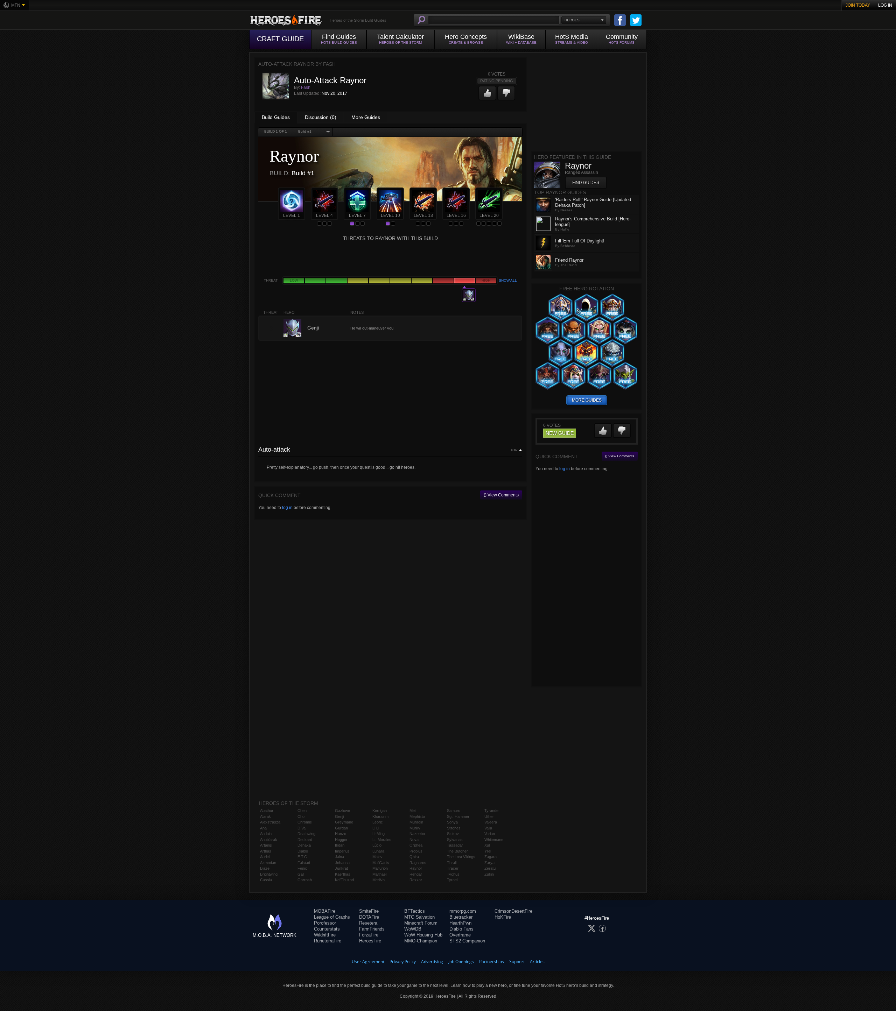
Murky (415, 828)
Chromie (305, 822)
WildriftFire (325, 935)
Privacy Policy (403, 961)
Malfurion (380, 868)
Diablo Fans (461, 929)
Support (517, 961)
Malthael (379, 874)
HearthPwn (460, 923)
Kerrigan (379, 810)
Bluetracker (460, 917)
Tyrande (491, 810)
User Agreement (368, 961)
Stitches (454, 828)
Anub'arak (268, 839)
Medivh (378, 880)
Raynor (416, 868)
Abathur (266, 810)
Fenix (302, 868)
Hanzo (340, 834)
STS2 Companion (467, 940)
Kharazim (380, 816)
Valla (488, 828)
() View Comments (501, 495)
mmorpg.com (462, 911)
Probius (416, 851)
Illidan (339, 845)
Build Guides (276, 117)
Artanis (266, 845)
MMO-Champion (420, 940)
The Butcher (457, 851)
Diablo (303, 851)
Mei (412, 810)
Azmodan (268, 863)
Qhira (414, 857)
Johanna (342, 863)
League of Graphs (332, 917)
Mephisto (417, 816)
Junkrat (341, 868)
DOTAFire (369, 917)
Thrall (451, 863)
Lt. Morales (381, 839)
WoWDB (412, 929)
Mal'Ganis (380, 863)
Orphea (416, 845)
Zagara (490, 857)
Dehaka (304, 845)
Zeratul (490, 868)
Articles (537, 961)
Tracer (452, 868)
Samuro (453, 810)
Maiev (377, 857)
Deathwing (306, 834)
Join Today (858, 5)
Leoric (377, 822)
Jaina (339, 857)
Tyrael (452, 880)
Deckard (305, 839)
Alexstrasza (270, 822)
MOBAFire (324, 911)
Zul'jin (489, 874)
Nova (414, 839)
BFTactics (414, 911)
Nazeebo (417, 834)
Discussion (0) (320, 117)
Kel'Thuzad (344, 880)
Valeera (490, 822)
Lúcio (377, 845)
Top (514, 450)
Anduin (266, 834)
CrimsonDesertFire (513, 911)
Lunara (378, 851)
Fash (305, 87)
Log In (885, 5)
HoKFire (503, 917)
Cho (301, 816)
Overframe (460, 935)
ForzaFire (368, 935)
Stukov (453, 834)
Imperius (342, 851)
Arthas (265, 851)
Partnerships (491, 961)
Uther (489, 816)
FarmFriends (372, 929)
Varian (489, 834)
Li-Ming (378, 834)
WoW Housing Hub (423, 935)
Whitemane (493, 839)
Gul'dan (341, 828)
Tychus (453, 874)
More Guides (365, 117)
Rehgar (416, 874)
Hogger (341, 839)
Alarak (265, 816)
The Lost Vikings (461, 857)
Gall (301, 874)
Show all (508, 280)
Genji (339, 816)
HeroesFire (370, 940)
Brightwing (269, 874)
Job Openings (461, 961)
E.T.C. (303, 857)
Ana (263, 828)
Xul (487, 845)
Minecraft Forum (421, 923)
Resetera (368, 923)
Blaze (265, 868)
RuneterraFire (327, 940)
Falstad (304, 863)
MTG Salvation (419, 917)
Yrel (487, 851)
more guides (587, 400)
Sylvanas (455, 839)
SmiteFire (369, 911)
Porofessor (325, 923)
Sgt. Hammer (458, 816)
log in (287, 507)
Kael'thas (342, 874)
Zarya (489, 863)
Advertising (432, 961)
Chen (302, 810)
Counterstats (327, 929)
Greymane (344, 822)
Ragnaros (418, 863)
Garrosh (305, 880)
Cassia (266, 880)
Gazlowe (342, 810)
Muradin (416, 822)
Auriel (265, 857)
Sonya (452, 822)
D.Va (302, 828)
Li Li (375, 828)
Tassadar (455, 845)
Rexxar (416, 880)
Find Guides (585, 182)
